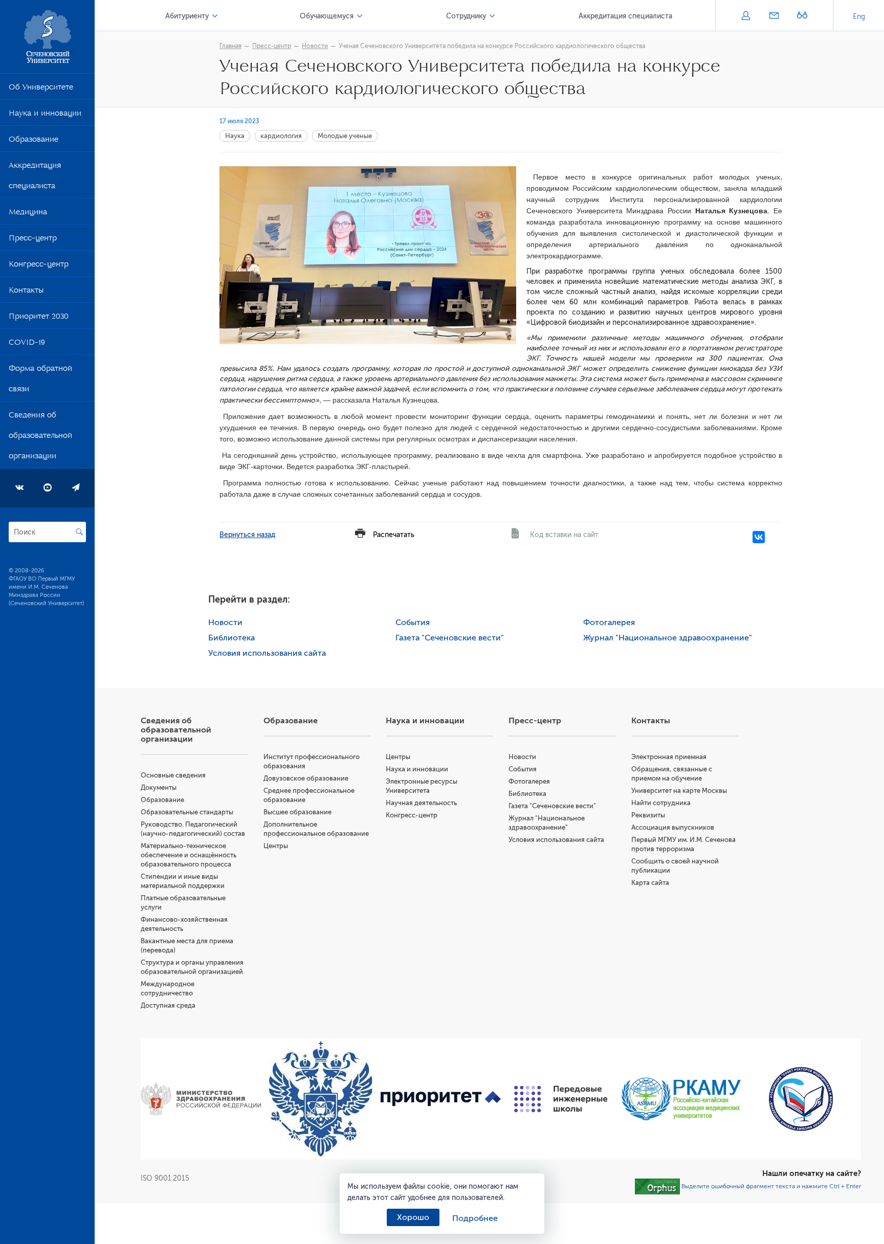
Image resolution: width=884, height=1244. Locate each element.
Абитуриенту (187, 16)
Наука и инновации (45, 115)
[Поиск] (79, 532)
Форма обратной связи (40, 380)
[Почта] (774, 16)
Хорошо (413, 1217)
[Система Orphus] (657, 1186)
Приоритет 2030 (39, 318)
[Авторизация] (746, 16)
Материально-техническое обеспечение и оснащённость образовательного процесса (188, 855)
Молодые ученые (345, 136)
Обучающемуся (326, 16)
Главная (230, 46)
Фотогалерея (609, 622)
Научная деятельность (421, 803)
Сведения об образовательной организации (40, 437)
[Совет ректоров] (801, 1099)
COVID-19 (27, 344)
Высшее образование (297, 812)
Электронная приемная (668, 757)
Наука (235, 136)
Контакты (26, 292)
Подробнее (475, 1218)
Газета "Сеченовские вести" (449, 637)
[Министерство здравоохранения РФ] (201, 1099)
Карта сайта (650, 882)
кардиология (281, 136)
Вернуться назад (247, 535)
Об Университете (41, 89)
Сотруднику (466, 16)
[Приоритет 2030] (441, 1099)
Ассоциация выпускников (672, 827)
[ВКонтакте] (759, 537)
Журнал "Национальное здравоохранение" (667, 637)
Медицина (28, 214)
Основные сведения (173, 775)
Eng (859, 16)
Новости (315, 46)
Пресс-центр (33, 240)
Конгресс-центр (39, 266)
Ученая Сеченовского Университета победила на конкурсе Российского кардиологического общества (492, 46)
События (412, 622)
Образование (33, 141)
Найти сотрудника (661, 803)
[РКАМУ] (681, 1099)
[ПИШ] (561, 1099)
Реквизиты (648, 815)
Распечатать (393, 535)
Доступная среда (168, 1005)
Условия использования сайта (267, 653)
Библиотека (231, 637)
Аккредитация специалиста (35, 177)
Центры (275, 846)
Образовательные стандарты (187, 812)
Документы (158, 787)
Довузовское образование (305, 778)
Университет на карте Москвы (679, 790)
